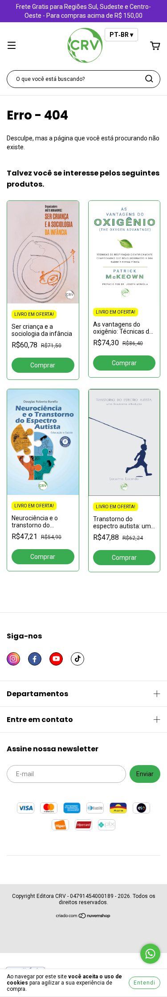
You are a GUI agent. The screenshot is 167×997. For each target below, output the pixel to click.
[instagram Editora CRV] (13, 659)
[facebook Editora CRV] (34, 659)
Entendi (144, 983)
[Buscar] (149, 79)
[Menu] (11, 46)
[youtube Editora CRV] (56, 659)
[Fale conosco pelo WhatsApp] (150, 954)
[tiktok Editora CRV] (77, 659)
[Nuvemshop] (83, 917)
